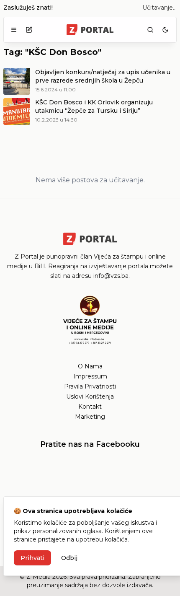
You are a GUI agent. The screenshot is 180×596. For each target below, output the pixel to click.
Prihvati (32, 558)
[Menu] (14, 29)
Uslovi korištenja (90, 396)
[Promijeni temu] (165, 29)
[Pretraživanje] (150, 29)
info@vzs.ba (111, 276)
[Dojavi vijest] (28, 29)
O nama (90, 366)
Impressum (90, 376)
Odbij (69, 558)
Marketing (90, 416)
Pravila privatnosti (90, 386)
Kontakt (90, 406)
